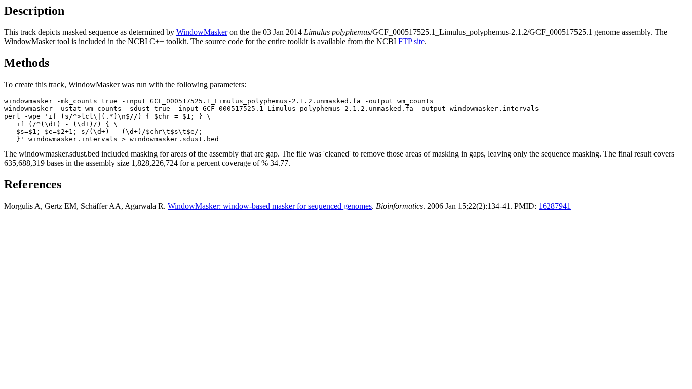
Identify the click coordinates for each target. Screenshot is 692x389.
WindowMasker (201, 32)
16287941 (555, 206)
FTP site (411, 41)
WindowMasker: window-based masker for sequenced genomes (270, 206)
